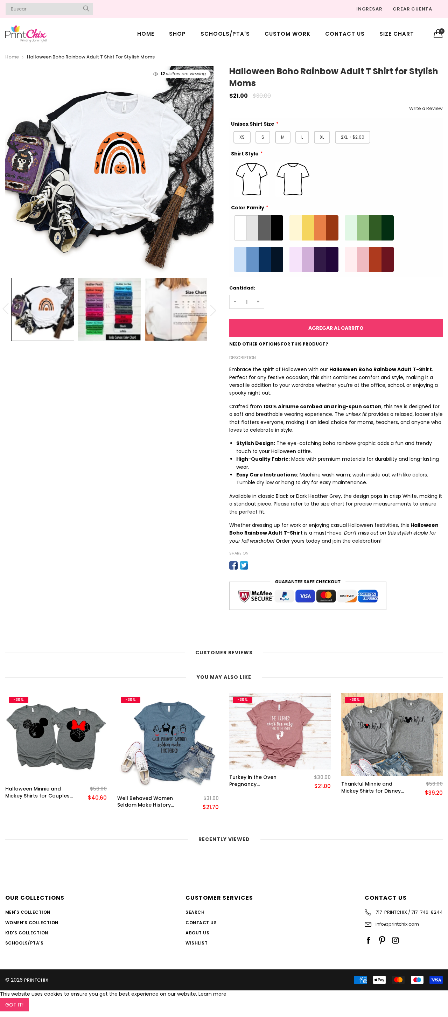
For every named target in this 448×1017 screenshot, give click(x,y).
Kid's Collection (26, 933)
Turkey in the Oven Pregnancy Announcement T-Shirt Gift (258, 781)
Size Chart (396, 33)
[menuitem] (146, 33)
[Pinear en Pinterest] (254, 565)
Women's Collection (31, 923)
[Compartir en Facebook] (233, 565)
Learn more (212, 993)
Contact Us (345, 33)
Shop (177, 33)
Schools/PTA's (225, 33)
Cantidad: (242, 288)
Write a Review (426, 108)
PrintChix (36, 980)
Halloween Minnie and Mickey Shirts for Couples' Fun (38, 792)
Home (145, 33)
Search (195, 912)
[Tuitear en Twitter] (244, 565)
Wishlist (197, 943)
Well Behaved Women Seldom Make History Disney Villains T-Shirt (145, 802)
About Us (197, 933)
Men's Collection (27, 912)
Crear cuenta (412, 9)
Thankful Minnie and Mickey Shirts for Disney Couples (371, 787)
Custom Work (287, 33)
